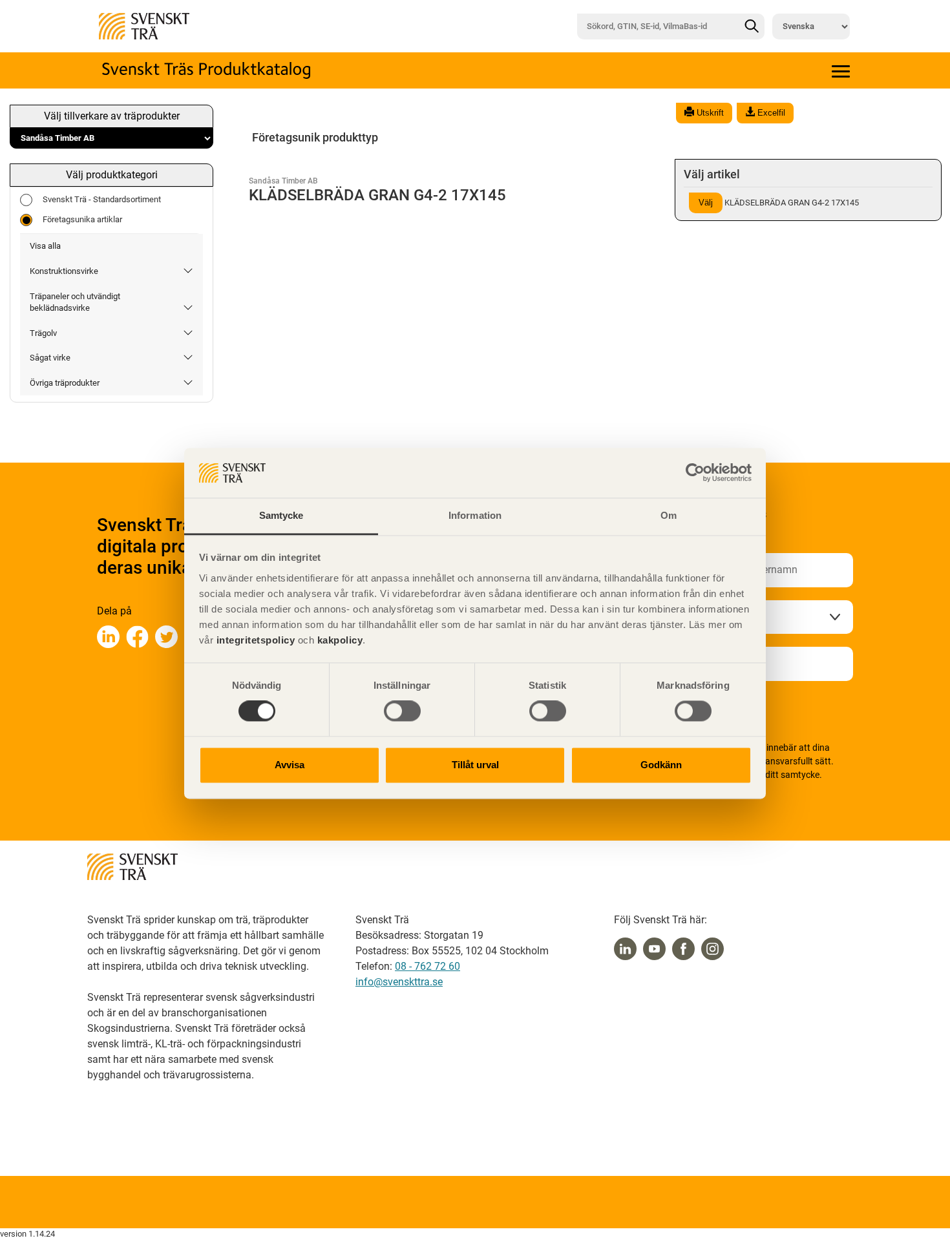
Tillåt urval (475, 764)
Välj (706, 202)
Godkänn (661, 764)
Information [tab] (475, 515)
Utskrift (709, 113)
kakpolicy (340, 639)
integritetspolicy (254, 639)
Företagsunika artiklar (82, 219)
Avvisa (289, 764)
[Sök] (752, 26)
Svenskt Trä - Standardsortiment (102, 199)
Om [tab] (668, 515)
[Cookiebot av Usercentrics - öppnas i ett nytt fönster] (695, 473)
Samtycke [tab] (281, 515)
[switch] (402, 711)
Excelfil (770, 113)
